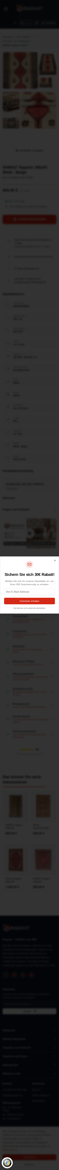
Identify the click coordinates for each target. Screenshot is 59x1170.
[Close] (55, 560)
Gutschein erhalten (29, 601)
